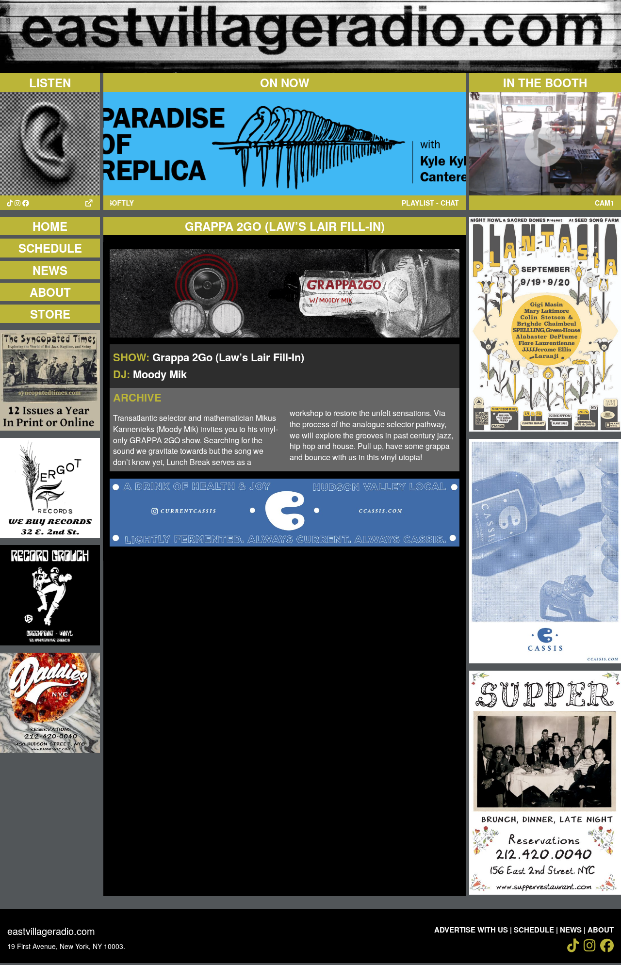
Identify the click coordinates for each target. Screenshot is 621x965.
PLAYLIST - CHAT (430, 203)
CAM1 (604, 203)
